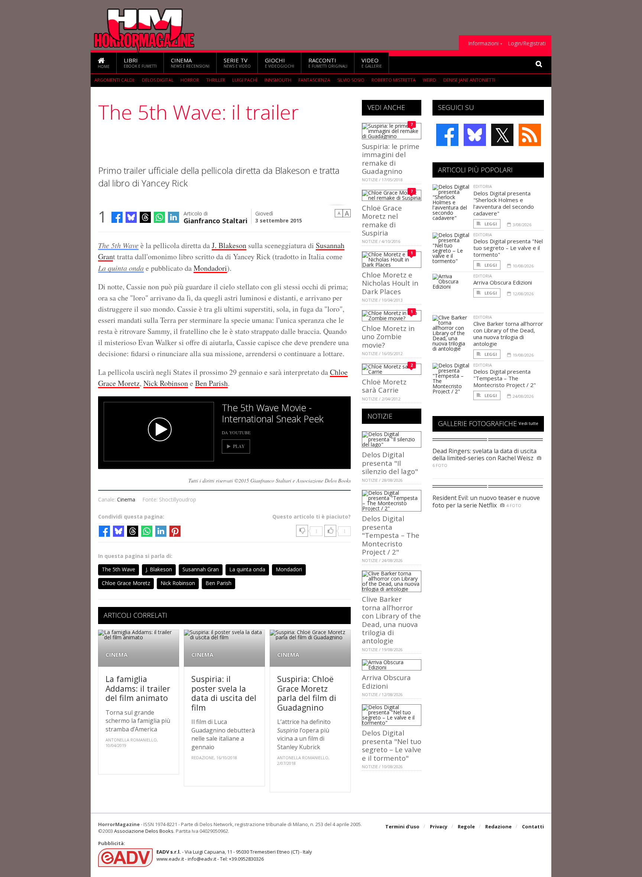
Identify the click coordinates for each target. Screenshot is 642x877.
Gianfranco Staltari (215, 220)
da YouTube (236, 432)
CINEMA (116, 654)
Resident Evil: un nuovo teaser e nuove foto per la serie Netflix (486, 501)
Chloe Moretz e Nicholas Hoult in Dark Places (390, 283)
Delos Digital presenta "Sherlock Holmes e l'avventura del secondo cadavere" (503, 203)
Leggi (490, 224)
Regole (466, 826)
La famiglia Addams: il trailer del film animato (138, 688)
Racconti (327, 62)
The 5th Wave (118, 245)
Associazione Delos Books (144, 831)
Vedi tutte (528, 423)
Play (239, 446)
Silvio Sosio (350, 80)
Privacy (438, 826)
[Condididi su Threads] (145, 217)
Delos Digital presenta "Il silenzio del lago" (390, 463)
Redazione (498, 826)
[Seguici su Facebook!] (447, 134)
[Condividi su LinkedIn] (173, 217)
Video (371, 62)
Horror (190, 80)
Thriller (215, 80)
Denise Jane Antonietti (469, 80)
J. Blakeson (229, 245)
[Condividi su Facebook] (117, 217)
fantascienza (314, 80)
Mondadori (210, 268)
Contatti (533, 826)
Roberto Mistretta (394, 80)
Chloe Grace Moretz (126, 583)
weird (429, 80)
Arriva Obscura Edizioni (386, 681)
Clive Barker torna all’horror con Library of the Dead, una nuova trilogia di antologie (391, 619)
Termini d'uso (402, 826)
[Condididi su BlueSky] (131, 217)
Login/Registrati (527, 43)
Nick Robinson (165, 383)
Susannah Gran (200, 569)
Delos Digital (158, 80)
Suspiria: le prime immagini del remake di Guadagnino (390, 159)
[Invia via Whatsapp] (159, 217)
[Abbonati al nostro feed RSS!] (529, 134)
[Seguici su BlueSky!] (474, 134)
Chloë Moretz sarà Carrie (384, 385)
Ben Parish (211, 383)
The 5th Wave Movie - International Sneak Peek (273, 413)
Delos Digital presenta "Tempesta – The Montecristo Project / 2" (390, 535)
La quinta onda (121, 268)
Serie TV (237, 62)
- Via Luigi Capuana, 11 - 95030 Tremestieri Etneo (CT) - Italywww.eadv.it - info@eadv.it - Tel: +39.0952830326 (234, 855)
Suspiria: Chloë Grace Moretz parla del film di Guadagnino (306, 693)
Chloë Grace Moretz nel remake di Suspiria (382, 220)
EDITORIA (482, 186)
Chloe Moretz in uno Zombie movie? (388, 337)
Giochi (279, 62)
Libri (140, 62)
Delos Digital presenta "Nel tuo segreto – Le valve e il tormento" (391, 745)
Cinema (190, 62)
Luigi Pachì (244, 80)
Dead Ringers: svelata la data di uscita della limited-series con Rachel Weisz (484, 454)
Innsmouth (278, 80)
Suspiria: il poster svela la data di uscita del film (223, 693)
